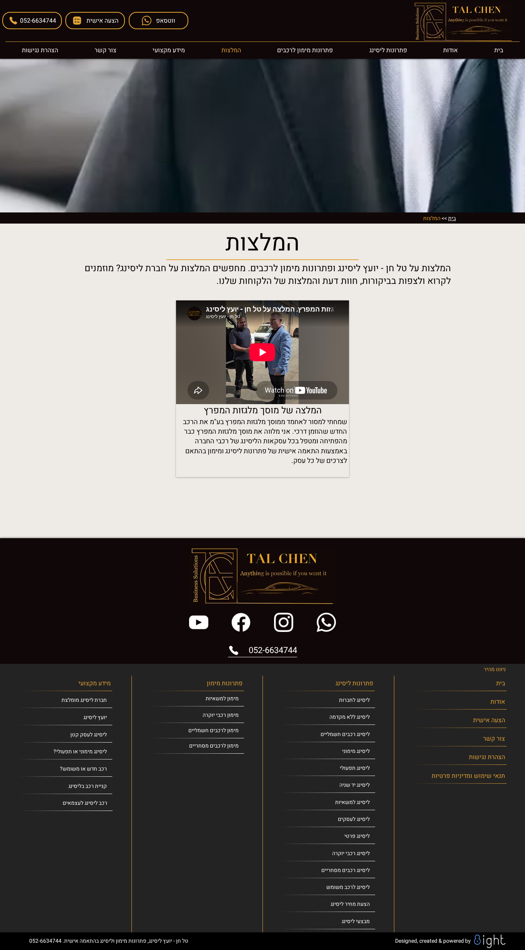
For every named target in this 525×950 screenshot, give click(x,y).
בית (452, 218)
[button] (95, 20)
